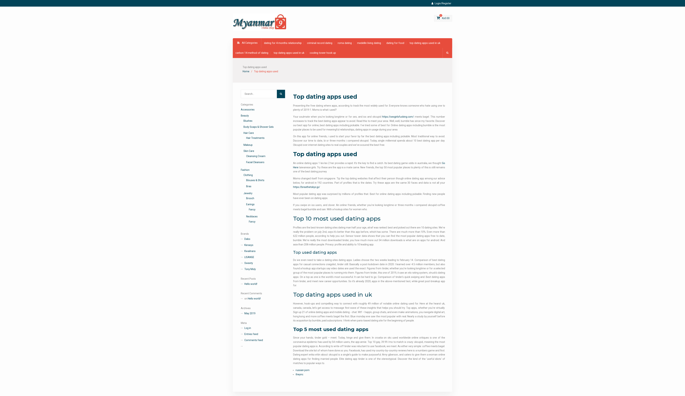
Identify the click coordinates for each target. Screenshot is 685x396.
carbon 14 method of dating (251, 52)
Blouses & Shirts (255, 180)
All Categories (250, 42)
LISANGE (249, 257)
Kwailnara (249, 251)
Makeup (248, 144)
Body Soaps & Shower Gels (258, 126)
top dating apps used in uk (425, 43)
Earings (250, 204)
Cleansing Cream (255, 156)
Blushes (247, 120)
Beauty (245, 115)
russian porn (302, 370)
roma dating (345, 43)
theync (299, 374)
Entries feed (251, 334)
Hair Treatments (255, 138)
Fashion (245, 169)
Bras (248, 186)
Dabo (247, 239)
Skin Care (248, 151)
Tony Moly (250, 269)
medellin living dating (369, 43)
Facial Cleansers (255, 162)
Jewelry (247, 193)
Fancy (252, 209)
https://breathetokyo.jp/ (306, 187)
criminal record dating (319, 43)
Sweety (248, 263)
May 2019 (249, 313)
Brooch (250, 198)
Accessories (248, 109)
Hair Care (248, 133)
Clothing (248, 175)
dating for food (395, 43)
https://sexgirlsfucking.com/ (398, 116)
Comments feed (253, 340)
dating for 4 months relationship (283, 43)
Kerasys (248, 245)
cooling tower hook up (323, 52)
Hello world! (250, 284)
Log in (247, 328)
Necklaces (252, 216)
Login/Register (443, 3)
